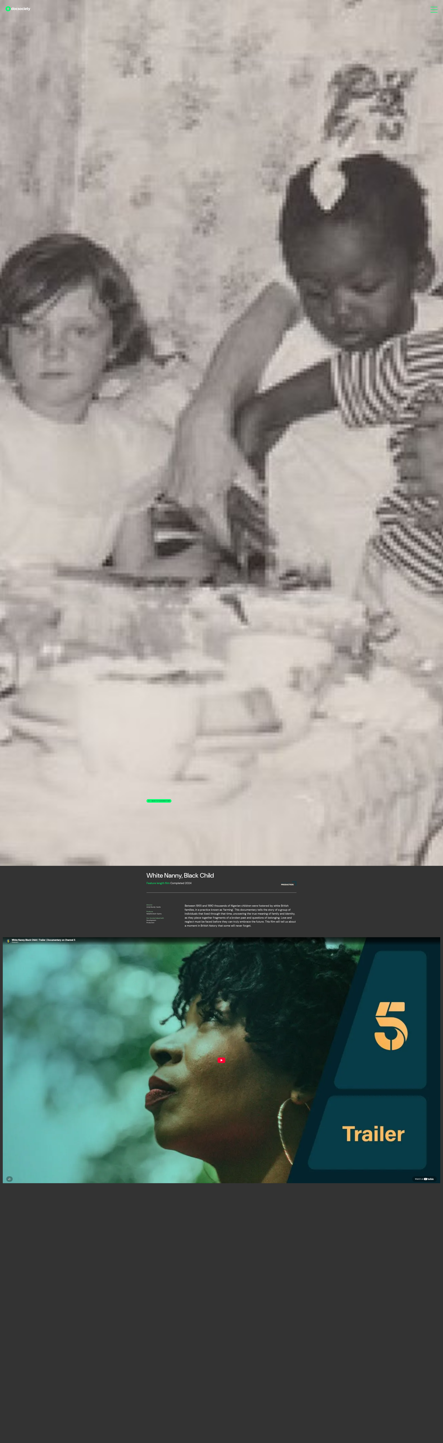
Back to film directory (161, 801)
